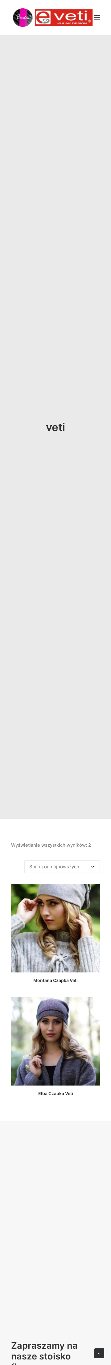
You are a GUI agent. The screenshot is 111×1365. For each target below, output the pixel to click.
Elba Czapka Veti (55, 1093)
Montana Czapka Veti (55, 980)
